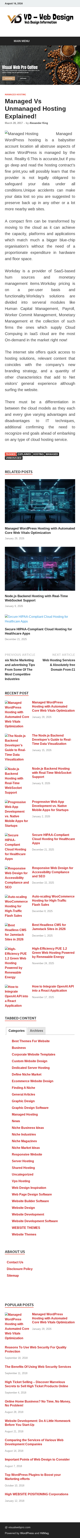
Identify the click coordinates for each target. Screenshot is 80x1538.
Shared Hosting (23, 1167)
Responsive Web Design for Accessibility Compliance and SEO (52, 872)
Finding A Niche (23, 1087)
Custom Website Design (29, 1061)
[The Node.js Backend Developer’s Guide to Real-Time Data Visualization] (17, 736)
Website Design (23, 1207)
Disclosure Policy (20, 1269)
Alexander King (39, 123)
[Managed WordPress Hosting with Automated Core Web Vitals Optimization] (40, 502)
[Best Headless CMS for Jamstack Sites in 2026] (17, 925)
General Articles (23, 1094)
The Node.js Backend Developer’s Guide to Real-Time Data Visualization (51, 739)
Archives (36, 1030)
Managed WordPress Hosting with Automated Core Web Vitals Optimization (53, 706)
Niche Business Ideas (28, 1127)
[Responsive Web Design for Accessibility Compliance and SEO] (17, 868)
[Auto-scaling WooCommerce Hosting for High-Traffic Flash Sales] (17, 896)
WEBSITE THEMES (26, 1227)
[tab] (16, 1031)
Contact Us (15, 1262)
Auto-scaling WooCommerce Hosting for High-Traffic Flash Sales (53, 900)
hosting (38, 454)
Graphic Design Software (30, 1107)
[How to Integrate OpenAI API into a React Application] (17, 986)
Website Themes (24, 1234)
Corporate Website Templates (33, 1054)
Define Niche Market (26, 1074)
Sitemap (13, 1275)
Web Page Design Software (32, 1194)
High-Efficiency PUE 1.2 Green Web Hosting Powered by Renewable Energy (53, 952)
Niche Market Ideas (26, 1147)
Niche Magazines (24, 1141)
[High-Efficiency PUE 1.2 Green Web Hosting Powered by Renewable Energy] (17, 949)
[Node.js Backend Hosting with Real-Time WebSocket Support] (40, 570)
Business (19, 1047)
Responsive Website (27, 1154)
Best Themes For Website (31, 1041)
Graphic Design (23, 1101)
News (16, 1121)
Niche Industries (24, 1134)
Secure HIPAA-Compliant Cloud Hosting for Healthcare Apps (53, 839)
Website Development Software (35, 1221)
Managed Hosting (15, 94)
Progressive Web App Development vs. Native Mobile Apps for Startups (50, 806)
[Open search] (70, 41)
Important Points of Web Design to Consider (37, 1459)
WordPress (27, 1533)
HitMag (44, 1533)
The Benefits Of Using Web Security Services (38, 1366)
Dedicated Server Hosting (31, 1067)
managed (52, 454)
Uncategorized (22, 1174)
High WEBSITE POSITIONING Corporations (36, 1494)
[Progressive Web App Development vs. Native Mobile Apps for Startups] (17, 802)
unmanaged (14, 458)
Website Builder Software (30, 1201)
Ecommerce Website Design (32, 1081)
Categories (17, 1030)
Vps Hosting (21, 1181)
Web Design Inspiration (29, 1187)
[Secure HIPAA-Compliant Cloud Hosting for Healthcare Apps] (40, 620)
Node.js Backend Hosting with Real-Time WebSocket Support (51, 773)
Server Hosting (23, 1161)
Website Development (28, 1214)
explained (24, 454)
